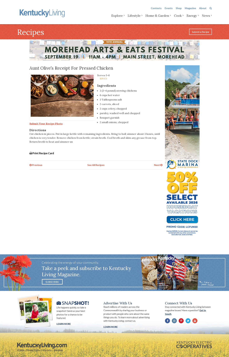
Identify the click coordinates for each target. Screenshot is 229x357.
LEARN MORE (110, 327)
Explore (117, 15)
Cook (178, 15)
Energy (192, 15)
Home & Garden (157, 15)
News (206, 15)
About (202, 8)
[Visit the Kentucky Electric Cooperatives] (194, 344)
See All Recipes (96, 164)
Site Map (58, 350)
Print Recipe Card (43, 153)
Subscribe (52, 281)
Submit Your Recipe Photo (46, 123)
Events (169, 8)
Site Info (47, 350)
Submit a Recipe (200, 31)
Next (157, 164)
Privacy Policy (33, 350)
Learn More (64, 324)
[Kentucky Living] (42, 12)
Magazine (190, 8)
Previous (37, 164)
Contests (156, 8)
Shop (179, 8)
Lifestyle (134, 15)
